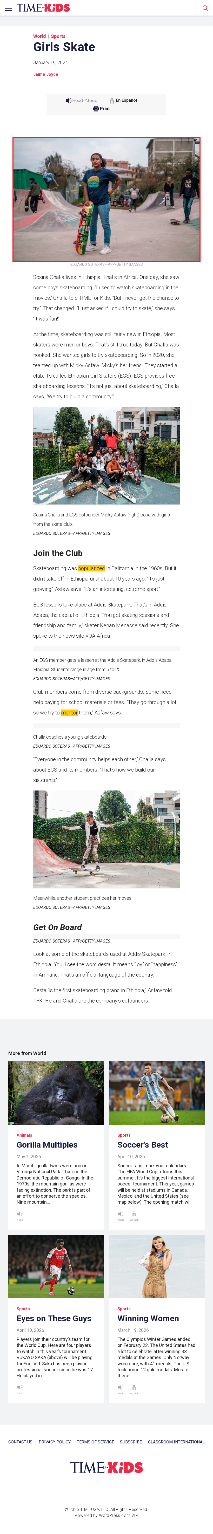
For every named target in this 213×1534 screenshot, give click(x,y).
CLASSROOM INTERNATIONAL (176, 1442)
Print (105, 108)
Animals (24, 1135)
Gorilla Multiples (47, 1145)
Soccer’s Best (142, 1145)
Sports (58, 36)
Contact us (20, 1442)
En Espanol (126, 100)
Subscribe (131, 1442)
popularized (91, 568)
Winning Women (148, 1318)
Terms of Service (95, 1442)
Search (205, 8)
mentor (69, 713)
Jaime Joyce (45, 74)
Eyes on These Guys (54, 1318)
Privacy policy (55, 1442)
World (39, 36)
